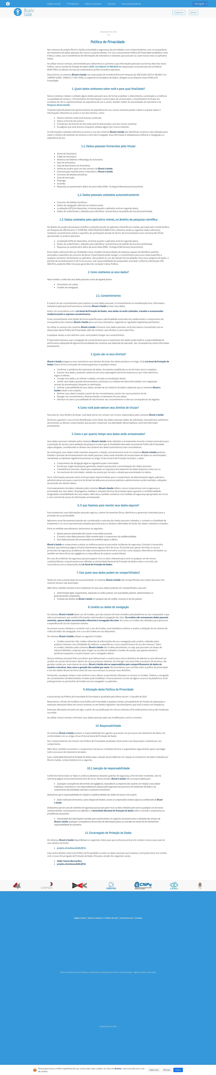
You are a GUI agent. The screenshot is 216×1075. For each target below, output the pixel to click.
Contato (111, 3)
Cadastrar (179, 12)
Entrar (193, 12)
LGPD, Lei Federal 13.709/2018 (103, 66)
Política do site (111, 918)
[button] (154, 1070)
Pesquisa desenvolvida (58, 105)
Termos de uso (126, 918)
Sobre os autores (93, 3)
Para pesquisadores (131, 3)
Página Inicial (54, 3)
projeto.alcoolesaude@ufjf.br (71, 848)
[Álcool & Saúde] (24, 12)
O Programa (73, 3)
